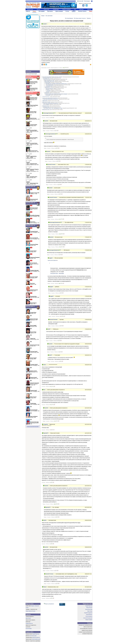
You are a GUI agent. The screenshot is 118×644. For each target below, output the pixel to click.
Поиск (90, 11)
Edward (44, 586)
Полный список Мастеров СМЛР (33, 426)
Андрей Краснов (29, 623)
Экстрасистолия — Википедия (57, 273)
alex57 (48, 329)
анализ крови (47, 82)
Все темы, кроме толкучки (80, 18)
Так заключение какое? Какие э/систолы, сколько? (52, 76)
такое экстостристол (52, 260)
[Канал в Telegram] (87, 5)
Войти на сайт (80, 1)
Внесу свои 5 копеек (46, 102)
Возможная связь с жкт (47, 109)
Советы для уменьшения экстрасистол (50, 98)
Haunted (45, 23)
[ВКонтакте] (83, 5)
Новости (28, 11)
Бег (75, 9)
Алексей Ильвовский (87, 617)
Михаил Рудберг (88, 619)
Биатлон (38, 9)
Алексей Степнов (51, 164)
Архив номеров (59, 11)
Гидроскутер (45, 100)
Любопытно (47, 92)
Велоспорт (81, 9)
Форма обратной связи (30, 611)
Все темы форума (69, 18)
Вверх (44, 130)
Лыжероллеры (56, 9)
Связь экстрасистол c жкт (49, 80)
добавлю (48, 89)
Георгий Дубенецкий (36, 639)
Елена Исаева (28, 628)
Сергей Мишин (89, 614)
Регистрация (87, 1)
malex (44, 364)
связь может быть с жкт (49, 81)
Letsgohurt (45, 424)
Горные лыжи (46, 9)
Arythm (44, 520)
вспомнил (49, 90)
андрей (50, 258)
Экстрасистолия (46, 78)
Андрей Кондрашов (88, 612)
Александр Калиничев (48, 113)
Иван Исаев (28, 618)
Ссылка (43, 117)
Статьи (67, 11)
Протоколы (50, 11)
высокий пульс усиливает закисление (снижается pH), (56, 83)
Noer (44, 389)
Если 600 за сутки (47, 79)
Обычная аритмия (49, 88)
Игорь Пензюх (89, 607)
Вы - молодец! (46, 104)
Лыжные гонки (30, 9)
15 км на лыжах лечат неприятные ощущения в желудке (56, 93)
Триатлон (89, 9)
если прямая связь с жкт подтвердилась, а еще (53, 108)
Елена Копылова (32, 635)
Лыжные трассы (82, 11)
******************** (46, 96)
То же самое (48, 95)
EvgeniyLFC (45, 433)
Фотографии (42, 11)
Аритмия (48, 91)
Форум (34, 11)
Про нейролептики (49, 84)
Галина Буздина (88, 616)
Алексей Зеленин (53, 319)
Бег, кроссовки (49, 15)
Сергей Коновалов (36, 637)
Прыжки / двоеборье (66, 9)
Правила (89, 18)
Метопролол (47, 87)
